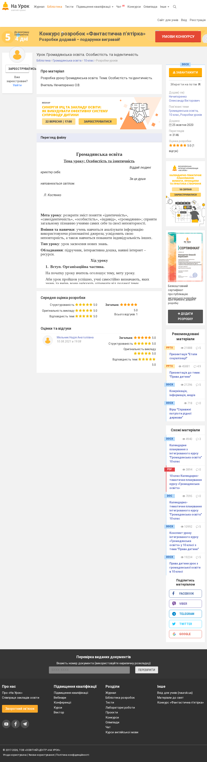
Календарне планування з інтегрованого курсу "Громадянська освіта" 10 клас (185, 453)
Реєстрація (198, 20)
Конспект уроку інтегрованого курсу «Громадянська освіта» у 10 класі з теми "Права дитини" (184, 541)
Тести (69, 7)
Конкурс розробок (92, 34)
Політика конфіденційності (72, 754)
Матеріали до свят (170, 697)
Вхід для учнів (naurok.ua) (175, 693)
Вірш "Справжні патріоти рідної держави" (180, 413)
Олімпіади (112, 722)
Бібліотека (54, 7)
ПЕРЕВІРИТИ (146, 670)
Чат (120, 6)
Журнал (39, 7)
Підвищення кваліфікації (93, 7)
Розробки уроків (191, 114)
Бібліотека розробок (120, 697)
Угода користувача (14, 754)
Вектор (59, 712)
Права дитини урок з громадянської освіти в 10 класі (185, 567)
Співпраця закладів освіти (20, 697)
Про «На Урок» (12, 693)
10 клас (174, 114)
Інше (163, 7)
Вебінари (60, 697)
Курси (58, 707)
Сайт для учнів (167, 20)
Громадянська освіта (183, 110)
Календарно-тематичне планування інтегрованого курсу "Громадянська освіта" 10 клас (185, 510)
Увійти (17, 85)
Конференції (62, 702)
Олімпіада (150, 7)
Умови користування (41, 754)
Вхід (184, 20)
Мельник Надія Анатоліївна (75, 337)
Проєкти (112, 712)
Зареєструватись (18, 68)
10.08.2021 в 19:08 (69, 341)
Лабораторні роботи (120, 707)
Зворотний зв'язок (20, 709)
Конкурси (134, 7)
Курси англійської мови (122, 732)
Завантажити (186, 72)
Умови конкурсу (178, 36)
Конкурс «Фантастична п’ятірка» (180, 702)
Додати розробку (185, 316)
